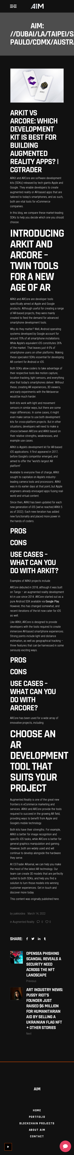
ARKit (13, 299)
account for (52, 333)
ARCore (25, 299)
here (56, 899)
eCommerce (43, 201)
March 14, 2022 (36, 913)
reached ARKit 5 (52, 507)
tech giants (44, 182)
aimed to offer (18, 461)
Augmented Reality (23, 922)
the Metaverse (50, 392)
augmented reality (20, 192)
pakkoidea (19, 913)
